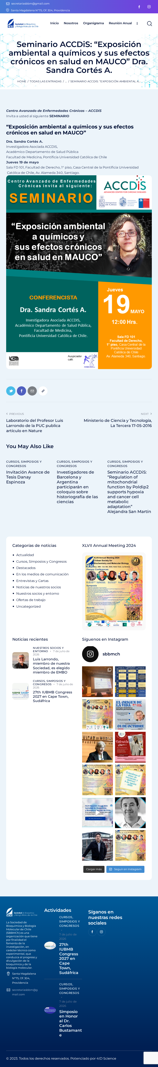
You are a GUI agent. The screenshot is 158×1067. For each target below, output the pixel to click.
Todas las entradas (46, 81)
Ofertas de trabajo (30, 600)
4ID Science (106, 1058)
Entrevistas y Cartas (32, 581)
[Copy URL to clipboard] (43, 391)
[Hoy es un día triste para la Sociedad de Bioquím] (130, 812)
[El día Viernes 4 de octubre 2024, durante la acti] (130, 714)
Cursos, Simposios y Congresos (24, 464)
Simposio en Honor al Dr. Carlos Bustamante (70, 1023)
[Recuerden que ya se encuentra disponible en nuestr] (97, 812)
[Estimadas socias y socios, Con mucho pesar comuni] (97, 747)
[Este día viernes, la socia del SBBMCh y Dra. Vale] (130, 747)
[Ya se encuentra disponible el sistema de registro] (130, 845)
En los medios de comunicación (42, 574)
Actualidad (25, 555)
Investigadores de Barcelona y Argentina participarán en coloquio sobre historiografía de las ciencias (77, 487)
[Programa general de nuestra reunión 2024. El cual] (130, 681)
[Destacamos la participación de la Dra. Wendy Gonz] (97, 681)
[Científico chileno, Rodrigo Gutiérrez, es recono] (97, 845)
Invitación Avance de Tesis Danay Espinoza (28, 477)
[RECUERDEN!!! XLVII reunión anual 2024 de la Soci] (97, 780)
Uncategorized (28, 606)
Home (21, 81)
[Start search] (149, 24)
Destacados (26, 568)
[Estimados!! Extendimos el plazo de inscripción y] (130, 780)
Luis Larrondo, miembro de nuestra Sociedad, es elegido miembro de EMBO (51, 665)
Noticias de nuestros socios (38, 587)
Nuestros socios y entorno (37, 593)
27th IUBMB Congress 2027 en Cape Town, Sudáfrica (52, 696)
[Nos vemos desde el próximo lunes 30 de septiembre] (97, 714)
